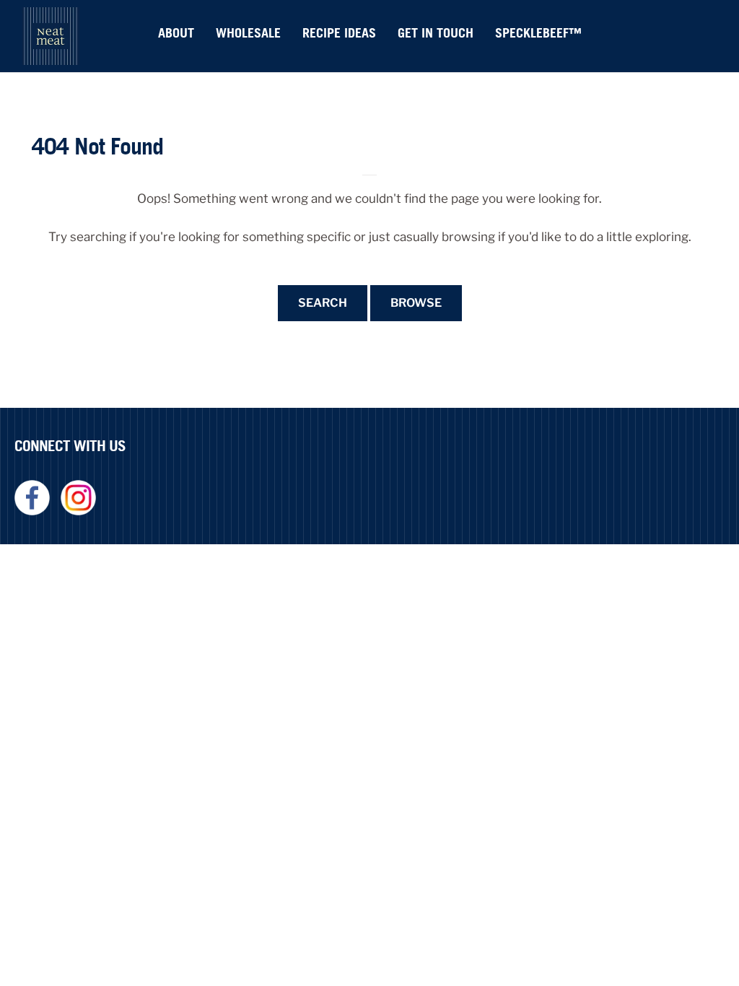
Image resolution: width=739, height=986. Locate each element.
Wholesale (248, 32)
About (176, 32)
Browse (416, 303)
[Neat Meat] (50, 36)
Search (322, 303)
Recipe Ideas (339, 32)
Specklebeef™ (538, 32)
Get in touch (435, 32)
